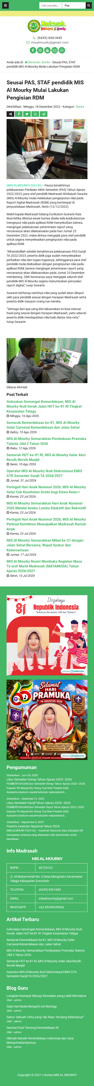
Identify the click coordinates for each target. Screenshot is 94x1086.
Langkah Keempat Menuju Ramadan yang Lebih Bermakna (46, 996)
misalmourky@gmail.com (49, 42)
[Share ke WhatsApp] (35, 114)
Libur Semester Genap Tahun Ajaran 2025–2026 (39, 779)
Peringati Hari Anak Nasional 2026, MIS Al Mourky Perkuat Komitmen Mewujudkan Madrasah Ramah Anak (46, 524)
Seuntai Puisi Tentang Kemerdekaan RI (33, 1027)
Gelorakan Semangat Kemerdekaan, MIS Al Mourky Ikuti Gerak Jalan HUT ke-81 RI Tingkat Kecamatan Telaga (44, 406)
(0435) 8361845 (49, 38)
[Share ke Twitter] (27, 114)
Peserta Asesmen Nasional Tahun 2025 (33, 826)
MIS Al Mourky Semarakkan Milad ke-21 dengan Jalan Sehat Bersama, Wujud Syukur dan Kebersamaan (45, 545)
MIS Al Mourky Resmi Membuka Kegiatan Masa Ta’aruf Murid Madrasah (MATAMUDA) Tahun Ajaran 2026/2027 (44, 566)
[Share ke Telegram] (43, 114)
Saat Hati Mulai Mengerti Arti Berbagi (32, 1006)
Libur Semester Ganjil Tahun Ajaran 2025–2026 (39, 803)
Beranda (34, 62)
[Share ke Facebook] (19, 114)
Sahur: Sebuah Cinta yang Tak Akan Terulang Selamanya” (45, 1017)
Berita (46, 62)
